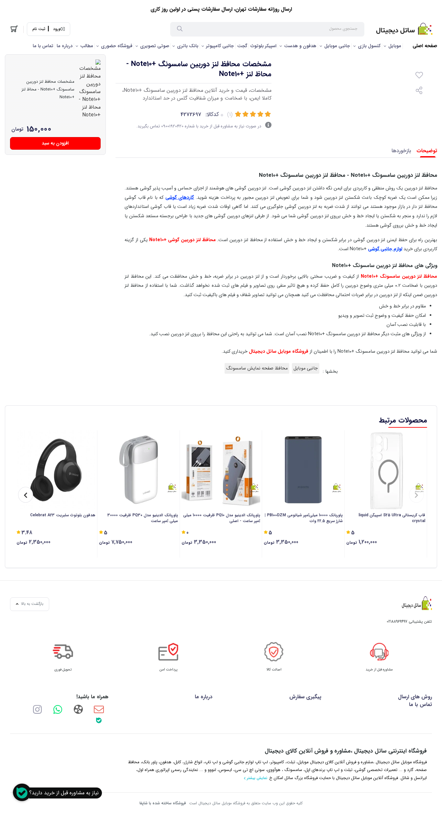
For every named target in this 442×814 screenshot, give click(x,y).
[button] (416, 495)
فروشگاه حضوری (116, 45)
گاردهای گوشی (179, 197)
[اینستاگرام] (37, 709)
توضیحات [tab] (426, 151)
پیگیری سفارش (305, 697)
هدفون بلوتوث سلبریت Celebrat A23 (62, 515)
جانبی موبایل (337, 45)
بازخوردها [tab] (401, 151)
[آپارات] (78, 709)
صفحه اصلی (425, 46)
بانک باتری (187, 45)
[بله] (98, 720)
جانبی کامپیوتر (220, 45)
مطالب (86, 45)
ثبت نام (38, 29)
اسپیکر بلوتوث (263, 45)
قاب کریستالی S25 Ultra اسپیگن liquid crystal (392, 518)
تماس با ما (43, 45)
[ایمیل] (98, 709)
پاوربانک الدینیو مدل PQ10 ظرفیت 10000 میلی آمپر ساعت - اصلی (221, 518)
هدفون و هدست (300, 45)
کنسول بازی (369, 45)
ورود (56, 29)
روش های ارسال (415, 697)
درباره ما (64, 45)
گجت (242, 45)
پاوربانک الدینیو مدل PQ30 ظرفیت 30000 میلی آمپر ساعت (142, 518)
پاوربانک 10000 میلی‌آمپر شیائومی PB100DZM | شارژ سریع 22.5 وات (304, 518)
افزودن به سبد (55, 143)
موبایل (394, 45)
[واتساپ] (58, 709)
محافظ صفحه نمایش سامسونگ (257, 368)
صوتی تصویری (154, 45)
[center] (179, 29)
